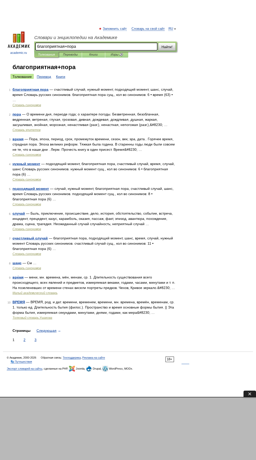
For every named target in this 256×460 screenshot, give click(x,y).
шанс (17, 263)
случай (18, 213)
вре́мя (18, 277)
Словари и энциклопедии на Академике (75, 37)
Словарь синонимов (26, 105)
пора (16, 114)
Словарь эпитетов (26, 130)
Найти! (167, 47)
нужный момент (26, 164)
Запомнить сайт (115, 29)
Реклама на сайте (93, 357)
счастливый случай (30, 238)
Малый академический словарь (35, 293)
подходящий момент (30, 189)
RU (170, 29)
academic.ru (18, 53)
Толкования (46, 54)
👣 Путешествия (21, 361)
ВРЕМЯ (18, 302)
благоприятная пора (30, 89)
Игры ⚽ (117, 54)
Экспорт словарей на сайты (24, 368)
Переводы (70, 54)
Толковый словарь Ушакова (32, 318)
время (18, 139)
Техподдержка (72, 357)
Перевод (44, 77)
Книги (93, 54)
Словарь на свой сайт (148, 29)
